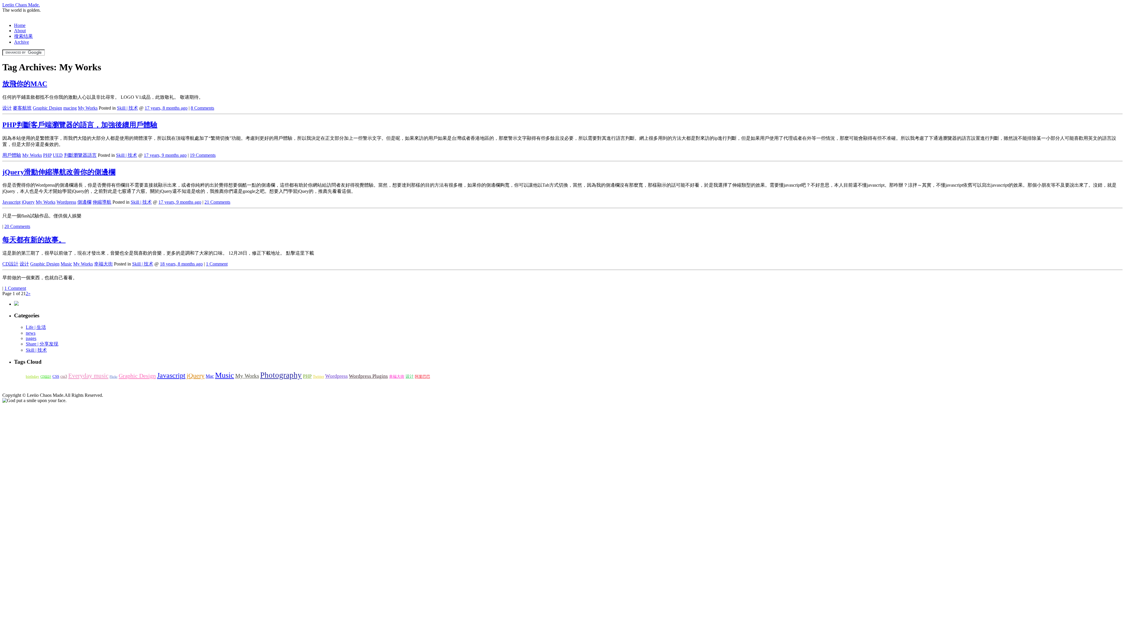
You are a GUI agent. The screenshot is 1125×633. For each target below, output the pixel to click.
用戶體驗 (11, 155)
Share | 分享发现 (42, 343)
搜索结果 (23, 36)
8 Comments (202, 108)
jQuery (28, 202)
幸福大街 (103, 263)
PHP (47, 155)
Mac (210, 376)
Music (66, 263)
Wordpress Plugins (368, 376)
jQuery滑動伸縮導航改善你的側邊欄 (58, 172)
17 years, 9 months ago (165, 155)
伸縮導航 (102, 202)
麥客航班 (22, 108)
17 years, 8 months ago (166, 108)
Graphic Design (47, 108)
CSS (55, 377)
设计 (7, 108)
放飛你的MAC (24, 84)
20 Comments (17, 226)
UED (58, 155)
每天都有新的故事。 (34, 240)
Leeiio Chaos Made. (21, 4)
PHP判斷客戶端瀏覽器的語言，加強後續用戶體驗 (79, 125)
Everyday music (88, 375)
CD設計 (10, 263)
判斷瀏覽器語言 (80, 155)
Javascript (11, 202)
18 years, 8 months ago (181, 263)
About (20, 30)
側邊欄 (84, 202)
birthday (32, 377)
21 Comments (217, 202)
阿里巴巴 (422, 377)
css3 (63, 376)
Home (19, 25)
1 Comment (217, 263)
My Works (88, 108)
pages (31, 338)
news (30, 333)
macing (70, 108)
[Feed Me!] (16, 304)
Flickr (113, 376)
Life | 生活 (36, 327)
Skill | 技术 (127, 108)
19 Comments (203, 155)
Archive (21, 42)
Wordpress (66, 202)
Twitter (318, 377)
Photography (281, 375)
